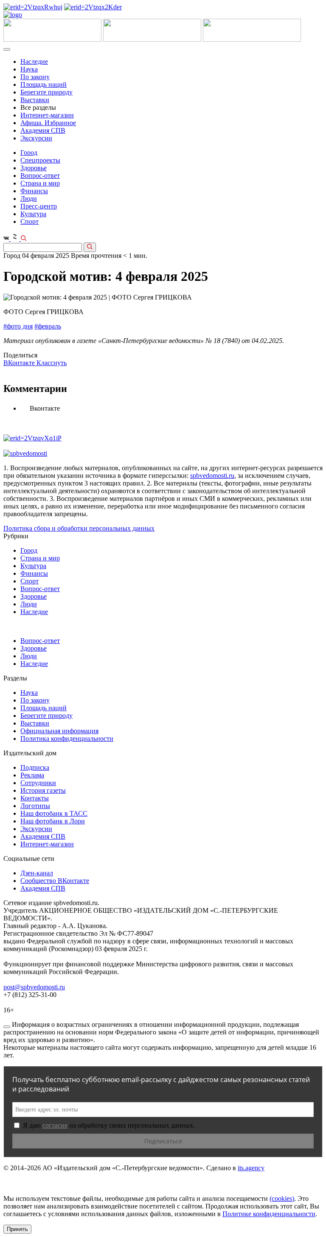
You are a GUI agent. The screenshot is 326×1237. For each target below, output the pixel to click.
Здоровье (33, 167)
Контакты (34, 798)
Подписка (34, 767)
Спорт (29, 221)
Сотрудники (38, 782)
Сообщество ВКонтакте (54, 880)
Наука (29, 69)
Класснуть (52, 362)
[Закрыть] (6, 1027)
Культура (33, 213)
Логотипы (35, 805)
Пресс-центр (38, 206)
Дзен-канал (36, 873)
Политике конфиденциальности (268, 1213)
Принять (17, 1229)
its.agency (251, 1167)
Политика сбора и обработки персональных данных (79, 528)
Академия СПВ (42, 130)
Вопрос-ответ (40, 175)
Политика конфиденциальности (66, 738)
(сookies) (282, 1198)
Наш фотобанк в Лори (52, 821)
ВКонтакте (20, 362)
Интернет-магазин (47, 115)
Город (28, 152)
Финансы (34, 190)
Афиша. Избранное (48, 122)
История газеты (43, 790)
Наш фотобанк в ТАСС (53, 813)
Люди (28, 198)
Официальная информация (59, 730)
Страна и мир (40, 183)
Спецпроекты (40, 160)
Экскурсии (36, 138)
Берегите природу (46, 92)
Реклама (32, 775)
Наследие (34, 61)
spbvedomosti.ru (212, 475)
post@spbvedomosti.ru (34, 987)
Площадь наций (43, 84)
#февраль (47, 326)
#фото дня (18, 326)
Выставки (34, 99)
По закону (35, 76)
